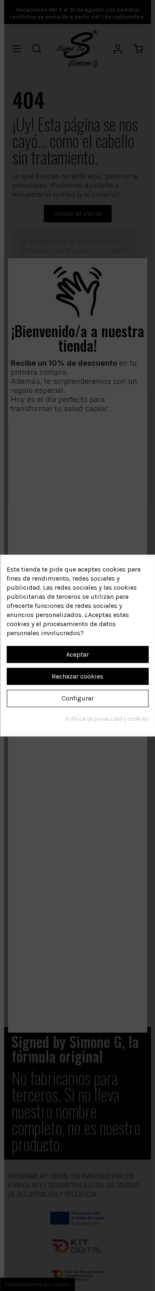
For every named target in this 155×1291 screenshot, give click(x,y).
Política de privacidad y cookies (106, 718)
